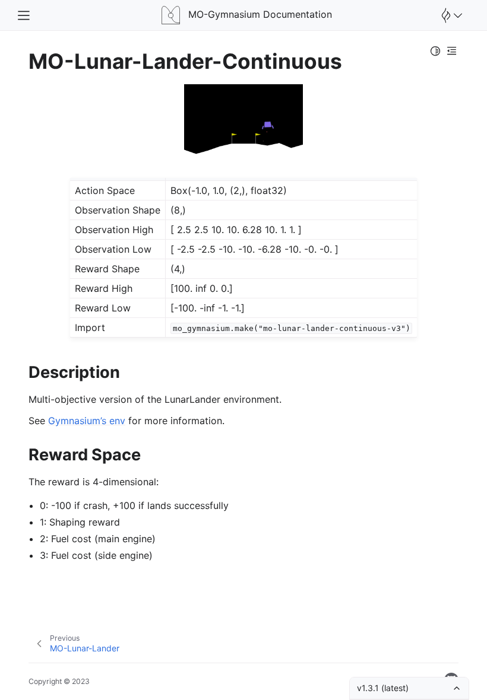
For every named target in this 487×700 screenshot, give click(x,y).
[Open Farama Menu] (450, 15)
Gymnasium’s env (86, 421)
